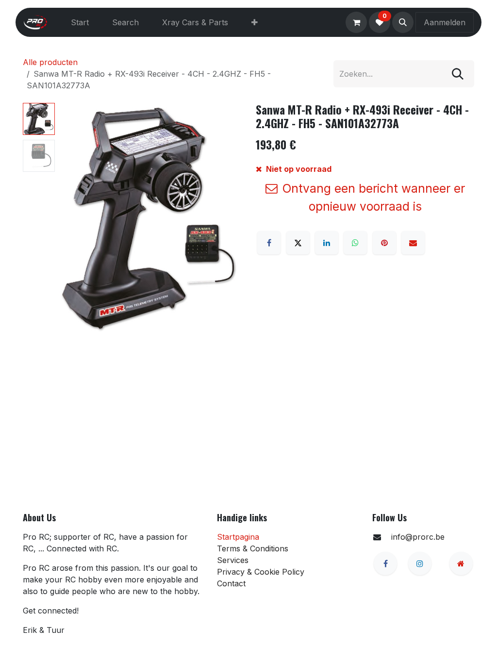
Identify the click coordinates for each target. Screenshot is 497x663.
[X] (298, 242)
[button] (403, 22)
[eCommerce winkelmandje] (356, 22)
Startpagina (238, 537)
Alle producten (50, 62)
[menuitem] (79, 22)
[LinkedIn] (326, 242)
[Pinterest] (384, 242)
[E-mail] (413, 242)
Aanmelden (444, 22)
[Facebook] (269, 242)
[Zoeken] (457, 73)
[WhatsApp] (355, 242)
